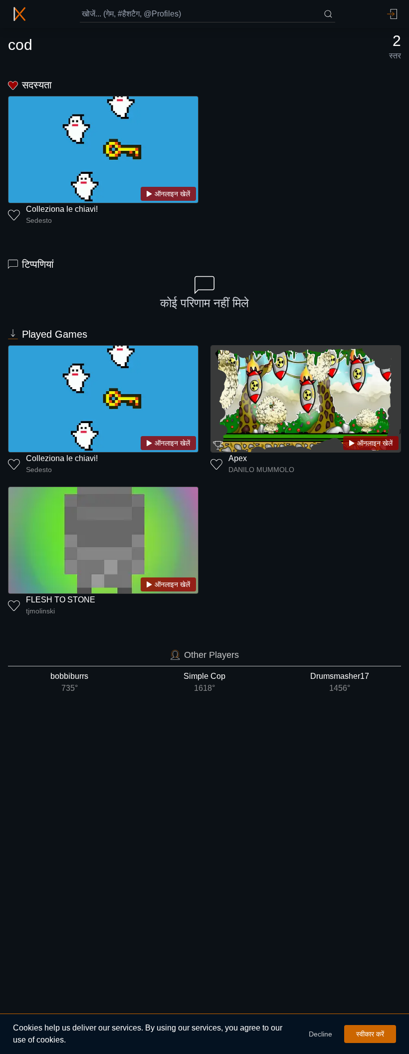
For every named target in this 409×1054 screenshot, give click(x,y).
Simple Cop (204, 682)
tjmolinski (40, 611)
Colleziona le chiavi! (62, 209)
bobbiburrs (69, 682)
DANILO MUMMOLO (261, 470)
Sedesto (39, 220)
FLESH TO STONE (60, 599)
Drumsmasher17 (339, 682)
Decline (320, 1034)
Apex (237, 458)
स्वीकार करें (370, 1034)
